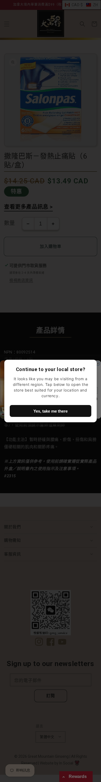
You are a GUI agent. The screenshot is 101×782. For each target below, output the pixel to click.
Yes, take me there (50, 411)
